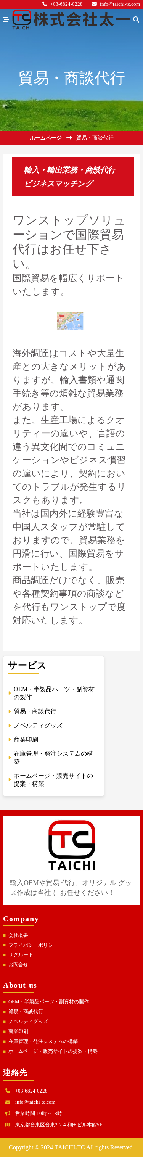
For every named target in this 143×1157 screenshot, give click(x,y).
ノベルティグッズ (28, 1021)
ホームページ (46, 138)
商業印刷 (18, 1031)
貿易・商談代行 (25, 1011)
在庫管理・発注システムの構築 (43, 1041)
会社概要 (18, 935)
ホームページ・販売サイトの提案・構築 (53, 1051)
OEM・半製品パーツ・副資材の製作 (48, 1001)
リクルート (20, 954)
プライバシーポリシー (33, 945)
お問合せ (18, 964)
